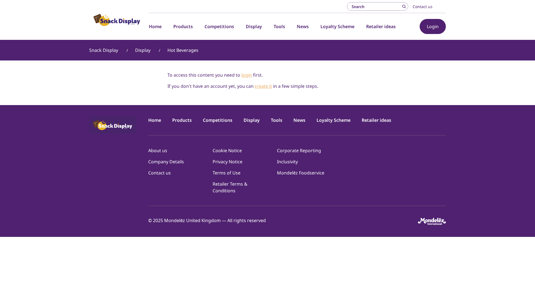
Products (183, 26)
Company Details (166, 162)
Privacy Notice (227, 162)
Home (155, 26)
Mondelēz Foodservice (300, 173)
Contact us (422, 6)
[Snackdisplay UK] (116, 20)
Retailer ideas (381, 26)
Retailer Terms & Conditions (230, 187)
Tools (279, 26)
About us (157, 150)
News (303, 26)
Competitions (219, 26)
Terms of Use (226, 173)
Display (254, 26)
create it (263, 86)
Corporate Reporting (299, 150)
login (246, 75)
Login (433, 26)
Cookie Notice (227, 150)
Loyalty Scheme (337, 26)
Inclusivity (287, 162)
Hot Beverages (182, 50)
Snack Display (103, 50)
